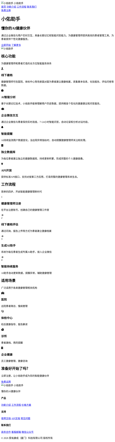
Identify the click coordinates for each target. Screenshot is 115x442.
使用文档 (6, 418)
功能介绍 (11, 7)
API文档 (15, 418)
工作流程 (21, 7)
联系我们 (32, 7)
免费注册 (6, 10)
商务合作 (6, 432)
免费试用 (6, 382)
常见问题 (25, 418)
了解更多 (16, 45)
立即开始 (6, 45)
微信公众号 (28, 432)
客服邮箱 (16, 432)
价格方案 (26, 405)
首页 (3, 7)
